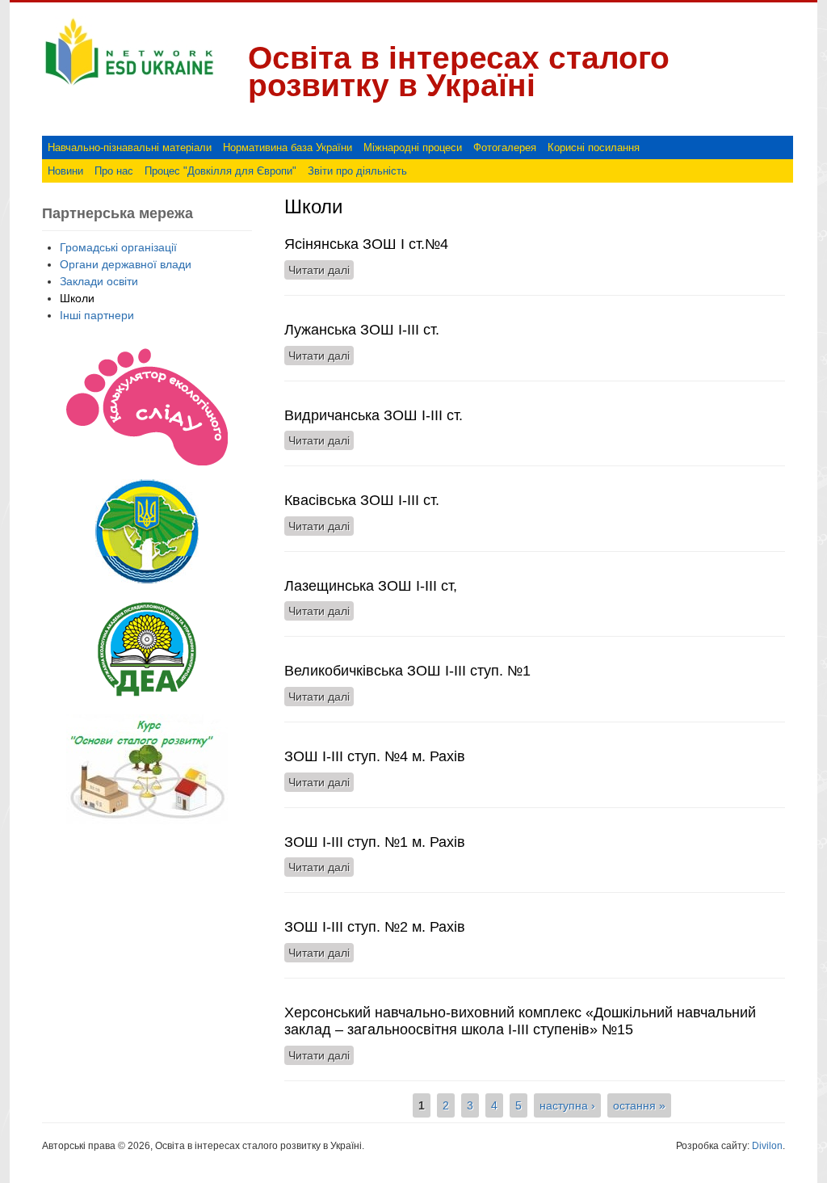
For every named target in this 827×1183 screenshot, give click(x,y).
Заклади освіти (99, 281)
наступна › (567, 1105)
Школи (77, 298)
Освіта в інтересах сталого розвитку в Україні (459, 71)
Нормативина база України (287, 147)
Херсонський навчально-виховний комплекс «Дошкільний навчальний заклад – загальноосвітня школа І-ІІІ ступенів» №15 (520, 1021)
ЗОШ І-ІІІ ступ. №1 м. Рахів (374, 842)
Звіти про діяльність (357, 171)
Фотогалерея (504, 147)
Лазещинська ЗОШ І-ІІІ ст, (370, 586)
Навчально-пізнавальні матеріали (130, 147)
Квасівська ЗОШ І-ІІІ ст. (361, 500)
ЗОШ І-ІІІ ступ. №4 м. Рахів (374, 756)
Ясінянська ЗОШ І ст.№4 (366, 244)
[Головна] (129, 85)
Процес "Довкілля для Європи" (220, 171)
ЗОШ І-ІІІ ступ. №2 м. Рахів (374, 927)
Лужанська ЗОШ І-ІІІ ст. (361, 330)
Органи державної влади (125, 264)
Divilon (767, 1145)
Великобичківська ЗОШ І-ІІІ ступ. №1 (407, 671)
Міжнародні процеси (412, 147)
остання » (639, 1105)
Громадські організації (118, 247)
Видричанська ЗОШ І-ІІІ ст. (373, 415)
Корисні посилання (594, 147)
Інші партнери (97, 315)
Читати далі (321, 269)
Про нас (113, 171)
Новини (65, 171)
